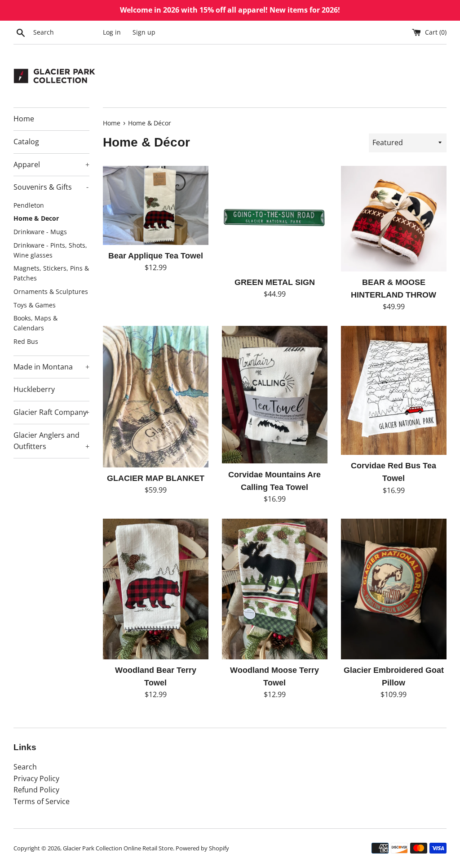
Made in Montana (51, 367)
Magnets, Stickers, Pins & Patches (51, 273)
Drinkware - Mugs (40, 231)
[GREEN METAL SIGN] (274, 218)
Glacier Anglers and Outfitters (51, 441)
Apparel (51, 164)
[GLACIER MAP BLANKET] (155, 396)
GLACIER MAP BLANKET (155, 478)
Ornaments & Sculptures (50, 291)
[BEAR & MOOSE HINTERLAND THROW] (394, 218)
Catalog (26, 142)
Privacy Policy (36, 778)
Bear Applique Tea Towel (155, 255)
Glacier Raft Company (51, 412)
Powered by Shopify (202, 848)
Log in (112, 32)
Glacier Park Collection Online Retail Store (118, 848)
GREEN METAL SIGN (274, 282)
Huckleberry (34, 389)
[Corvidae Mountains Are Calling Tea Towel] (274, 394)
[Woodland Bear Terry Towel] (155, 589)
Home (23, 119)
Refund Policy (36, 790)
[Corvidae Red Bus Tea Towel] (394, 390)
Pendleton (28, 205)
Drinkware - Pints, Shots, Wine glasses (50, 250)
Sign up (144, 32)
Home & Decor (36, 218)
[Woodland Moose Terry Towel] (274, 589)
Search (25, 767)
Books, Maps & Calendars (35, 323)
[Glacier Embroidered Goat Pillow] (394, 589)
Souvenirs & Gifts (50, 187)
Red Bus (25, 341)
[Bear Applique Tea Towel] (155, 205)
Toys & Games (34, 305)
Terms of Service (41, 801)
